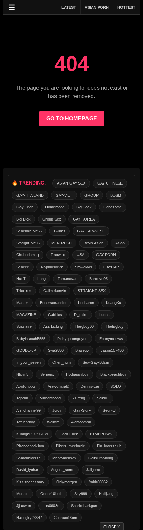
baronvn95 (98, 279)
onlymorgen (66, 482)
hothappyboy (77, 374)
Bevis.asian (93, 243)
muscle (22, 494)
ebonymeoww (111, 338)
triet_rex (24, 291)
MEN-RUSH (61, 243)
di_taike (80, 315)
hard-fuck (69, 434)
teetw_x (58, 255)
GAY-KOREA (84, 219)
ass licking (53, 326)
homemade (55, 207)
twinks (59, 231)
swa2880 (56, 350)
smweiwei (83, 267)
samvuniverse (28, 458)
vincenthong (50, 398)
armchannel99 (28, 410)
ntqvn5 (22, 374)
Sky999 (80, 494)
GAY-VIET (64, 195)
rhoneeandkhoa (30, 446)
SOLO (115, 386)
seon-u (109, 410)
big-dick (23, 219)
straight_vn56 (28, 243)
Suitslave (24, 326)
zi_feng (79, 398)
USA (80, 255)
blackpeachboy (113, 374)
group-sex (51, 219)
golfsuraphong (100, 458)
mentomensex (64, 458)
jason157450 (112, 350)
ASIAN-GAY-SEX (71, 183)
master (22, 302)
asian (120, 243)
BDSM (115, 195)
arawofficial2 (58, 386)
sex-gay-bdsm (96, 362)
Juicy (56, 410)
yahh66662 (98, 482)
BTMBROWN (101, 434)
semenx (47, 374)
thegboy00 (84, 326)
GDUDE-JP (26, 350)
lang (41, 279)
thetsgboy (115, 326)
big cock (84, 207)
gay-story (82, 410)
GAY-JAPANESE (91, 231)
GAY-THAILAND (30, 195)
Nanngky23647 (29, 517)
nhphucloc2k (52, 267)
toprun (22, 398)
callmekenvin (54, 291)
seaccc (22, 267)
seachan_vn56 (29, 231)
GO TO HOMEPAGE (71, 119)
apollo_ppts (26, 386)
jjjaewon (23, 506)
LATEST (68, 7)
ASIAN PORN (97, 7)
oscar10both (51, 494)
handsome (112, 207)
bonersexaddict (53, 302)
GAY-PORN (106, 255)
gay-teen (24, 207)
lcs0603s (51, 506)
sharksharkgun (84, 506)
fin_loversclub (109, 446)
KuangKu (113, 302)
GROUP (91, 195)
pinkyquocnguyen (72, 338)
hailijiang (106, 494)
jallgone (93, 470)
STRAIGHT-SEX (92, 291)
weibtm (53, 422)
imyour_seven (28, 362)
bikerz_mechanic (70, 446)
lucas (104, 315)
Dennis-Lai (90, 386)
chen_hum (61, 362)
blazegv (82, 350)
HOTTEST (126, 7)
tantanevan (67, 279)
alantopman (81, 422)
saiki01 (103, 398)
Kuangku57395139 (32, 434)
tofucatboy (25, 422)
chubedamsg (27, 255)
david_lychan (27, 470)
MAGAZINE (26, 315)
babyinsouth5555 (30, 338)
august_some (62, 470)
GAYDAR (111, 267)
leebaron (86, 302)
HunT (21, 279)
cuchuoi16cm (65, 517)
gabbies (55, 315)
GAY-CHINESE (110, 183)
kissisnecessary (30, 482)
